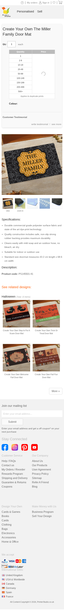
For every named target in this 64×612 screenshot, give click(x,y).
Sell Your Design (42, 516)
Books (5, 516)
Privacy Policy (40, 473)
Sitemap (37, 478)
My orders (32, 2)
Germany (11, 588)
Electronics (8, 533)
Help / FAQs (9, 461)
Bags (5, 529)
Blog (34, 486)
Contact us (8, 465)
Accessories (9, 537)
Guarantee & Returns (14, 482)
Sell (39, 11)
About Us (37, 461)
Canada (10, 583)
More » (56, 391)
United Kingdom (14, 575)
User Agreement (41, 469)
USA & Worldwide (15, 579)
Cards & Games (11, 511)
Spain (9, 592)
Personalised (25, 11)
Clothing (6, 524)
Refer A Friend (40, 482)
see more (56, 124)
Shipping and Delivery (15, 478)
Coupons (7, 486)
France (9, 596)
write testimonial (39, 124)
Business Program (42, 511)
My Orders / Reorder (13, 469)
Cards (5, 520)
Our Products (39, 465)
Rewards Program (12, 473)
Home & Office (10, 541)
